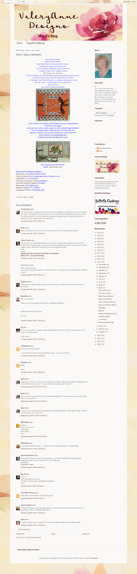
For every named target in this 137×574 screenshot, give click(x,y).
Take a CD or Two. (104, 290)
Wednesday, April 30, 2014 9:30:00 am (34, 415)
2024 (99, 233)
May (100, 285)
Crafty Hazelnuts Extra (24, 176)
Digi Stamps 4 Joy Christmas (53, 73)
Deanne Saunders (27, 455)
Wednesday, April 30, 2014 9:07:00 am (34, 387)
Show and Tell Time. (105, 299)
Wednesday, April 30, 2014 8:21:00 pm (34, 436)
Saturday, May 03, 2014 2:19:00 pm (33, 449)
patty (23, 519)
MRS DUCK (25, 422)
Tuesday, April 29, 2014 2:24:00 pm (33, 339)
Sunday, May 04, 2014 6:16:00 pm (32, 486)
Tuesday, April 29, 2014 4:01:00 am (33, 233)
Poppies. (101, 310)
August (101, 276)
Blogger (95, 558)
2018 (99, 250)
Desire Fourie (26, 240)
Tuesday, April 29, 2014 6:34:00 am (33, 258)
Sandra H (24, 281)
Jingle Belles (20, 178)
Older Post (85, 534)
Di (21, 327)
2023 (99, 235)
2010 (99, 344)
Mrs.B (23, 474)
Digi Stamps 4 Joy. (55, 167)
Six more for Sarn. (104, 293)
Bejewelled (102, 308)
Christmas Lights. (104, 316)
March (101, 326)
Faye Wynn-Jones (27, 493)
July (100, 279)
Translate (110, 115)
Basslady (24, 296)
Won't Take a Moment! (106, 296)
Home (19, 43)
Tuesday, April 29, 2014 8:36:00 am (33, 275)
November (102, 267)
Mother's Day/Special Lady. (107, 313)
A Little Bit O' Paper (27, 464)
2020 (99, 244)
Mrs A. (101, 151)
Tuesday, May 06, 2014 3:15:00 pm (33, 513)
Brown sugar (20, 185)
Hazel (23, 379)
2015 (99, 259)
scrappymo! (25, 346)
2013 (99, 335)
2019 (99, 247)
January (102, 332)
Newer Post (20, 534)
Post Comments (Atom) (33, 537)
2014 (99, 262)
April (100, 288)
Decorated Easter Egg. (106, 322)
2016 (99, 256)
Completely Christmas (24, 190)
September (103, 273)
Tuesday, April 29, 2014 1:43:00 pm (33, 320)
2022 (99, 238)
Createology (25, 209)
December (102, 264)
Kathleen (24, 362)
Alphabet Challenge (22, 188)
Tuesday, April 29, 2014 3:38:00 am (33, 221)
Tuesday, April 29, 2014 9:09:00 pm (33, 372)
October (102, 270)
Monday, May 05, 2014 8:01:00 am (32, 498)
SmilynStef (25, 443)
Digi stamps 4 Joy (22, 174)
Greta (23, 228)
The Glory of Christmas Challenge (28, 181)
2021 (99, 241)
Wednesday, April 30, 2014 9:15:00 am (34, 401)
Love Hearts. (102, 319)
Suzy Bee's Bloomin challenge (26, 183)
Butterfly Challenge (36, 43)
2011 (99, 341)
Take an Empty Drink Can (107, 302)
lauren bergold (26, 505)
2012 (99, 338)
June (101, 282)
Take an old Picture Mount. (107, 305)
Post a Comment (24, 529)
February (102, 329)
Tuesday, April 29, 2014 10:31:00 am (33, 289)
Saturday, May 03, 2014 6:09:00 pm (33, 467)
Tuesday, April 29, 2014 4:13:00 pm (33, 356)
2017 (99, 253)
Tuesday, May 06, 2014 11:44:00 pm (33, 525)
